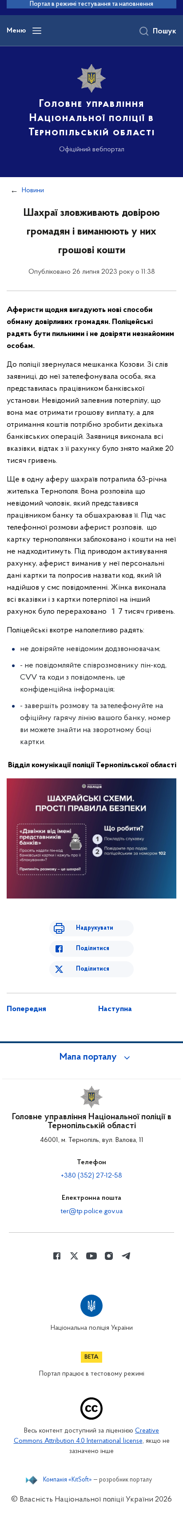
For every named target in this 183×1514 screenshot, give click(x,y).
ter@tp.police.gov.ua (91, 1211)
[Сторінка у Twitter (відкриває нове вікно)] (74, 1256)
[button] (91, 1057)
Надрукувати (94, 928)
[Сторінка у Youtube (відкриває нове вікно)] (91, 1256)
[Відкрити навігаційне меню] (36, 30)
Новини (33, 190)
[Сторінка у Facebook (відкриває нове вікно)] (57, 1256)
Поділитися (92, 948)
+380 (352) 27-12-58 (91, 1175)
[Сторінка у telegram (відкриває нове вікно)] (126, 1256)
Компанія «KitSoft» (67, 1480)
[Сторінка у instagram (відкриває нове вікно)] (108, 1256)
